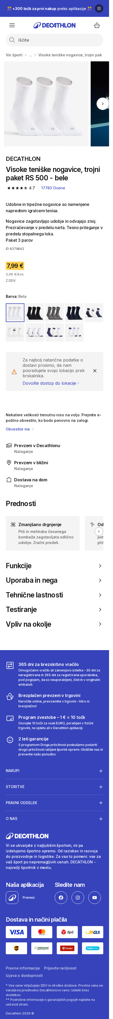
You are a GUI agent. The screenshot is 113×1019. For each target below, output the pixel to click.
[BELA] (15, 312)
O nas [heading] (11, 818)
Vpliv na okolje (28, 624)
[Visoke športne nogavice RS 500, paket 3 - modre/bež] (46, 103)
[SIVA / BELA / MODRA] (34, 332)
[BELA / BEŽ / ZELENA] (15, 332)
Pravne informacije (23, 968)
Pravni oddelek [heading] (21, 802)
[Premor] (99, 8)
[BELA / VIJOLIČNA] (54, 332)
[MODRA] (54, 312)
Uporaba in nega (31, 580)
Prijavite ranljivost (60, 968)
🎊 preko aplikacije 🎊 (49, 8)
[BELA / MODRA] (94, 312)
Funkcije (18, 566)
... (30, 55)
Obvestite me (18, 429)
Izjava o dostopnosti (24, 975)
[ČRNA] (34, 312)
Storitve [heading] (15, 786)
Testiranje (21, 609)
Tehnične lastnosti (34, 595)
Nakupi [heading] (12, 770)
